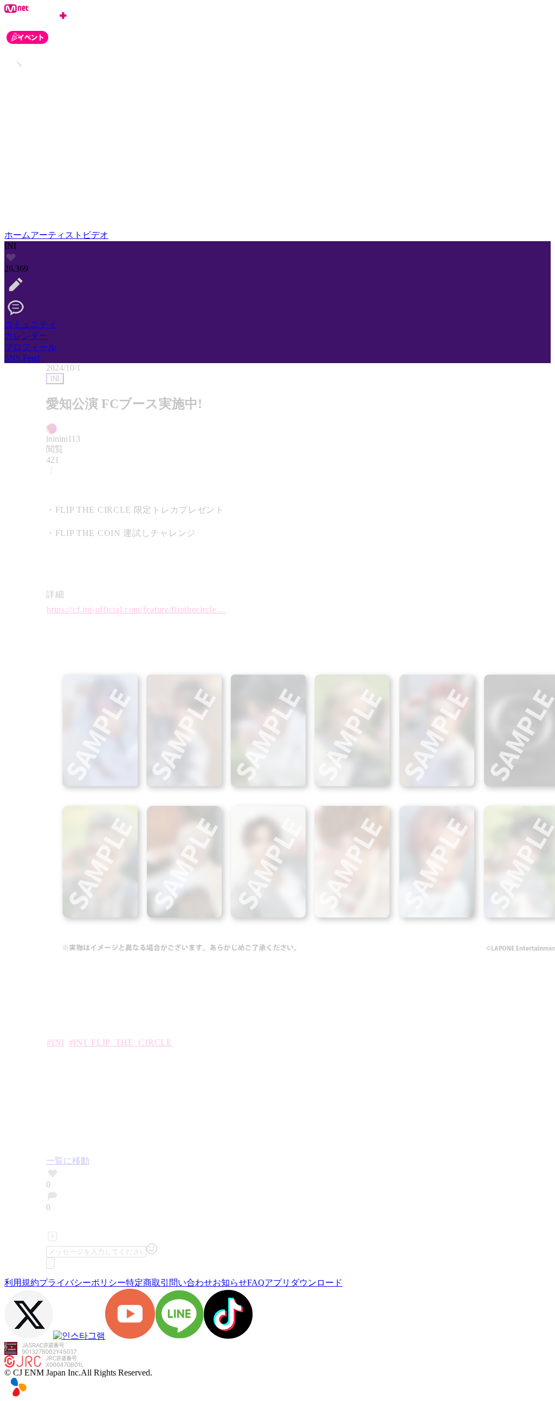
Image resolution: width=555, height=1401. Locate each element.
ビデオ (95, 235)
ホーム (17, 235)
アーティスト (56, 235)
